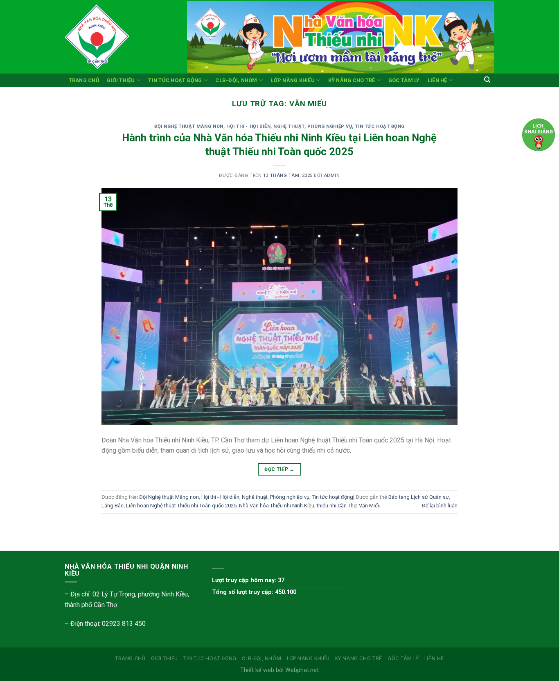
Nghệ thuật (288, 126)
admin (332, 175)
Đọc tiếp (279, 469)
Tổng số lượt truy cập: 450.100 (254, 592)
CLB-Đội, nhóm (236, 80)
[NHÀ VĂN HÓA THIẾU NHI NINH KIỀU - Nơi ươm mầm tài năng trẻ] (120, 37)
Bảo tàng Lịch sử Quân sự (418, 497)
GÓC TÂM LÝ (404, 80)
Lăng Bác (112, 505)
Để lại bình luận (440, 505)
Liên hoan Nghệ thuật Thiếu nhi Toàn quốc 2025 (181, 505)
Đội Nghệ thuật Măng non (188, 126)
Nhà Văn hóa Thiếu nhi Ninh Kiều (276, 505)
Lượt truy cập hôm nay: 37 (248, 580)
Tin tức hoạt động (175, 80)
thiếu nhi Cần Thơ (336, 505)
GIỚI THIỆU (121, 80)
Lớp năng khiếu (292, 80)
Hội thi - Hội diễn (248, 126)
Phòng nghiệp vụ (329, 126)
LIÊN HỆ (437, 80)
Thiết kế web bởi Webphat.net (279, 670)
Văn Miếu (370, 505)
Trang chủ (84, 80)
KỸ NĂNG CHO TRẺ (351, 80)
